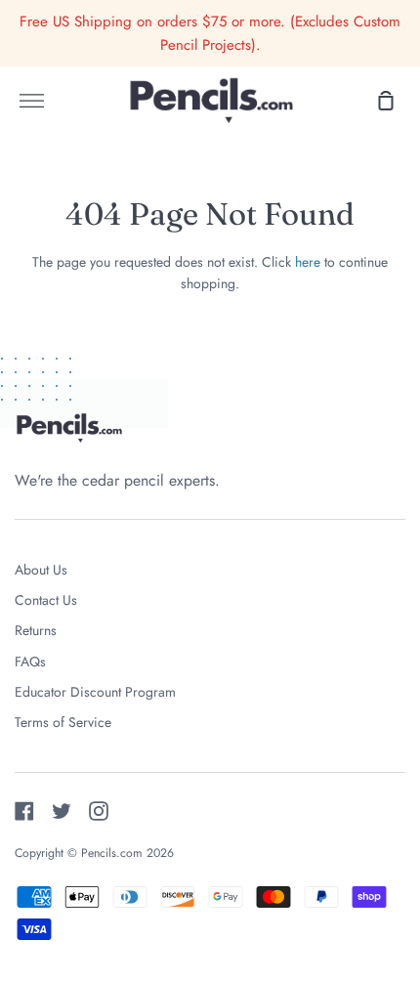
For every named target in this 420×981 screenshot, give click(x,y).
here (307, 262)
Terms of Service (63, 722)
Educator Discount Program (95, 692)
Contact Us (46, 600)
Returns (36, 630)
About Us (41, 569)
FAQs (30, 661)
